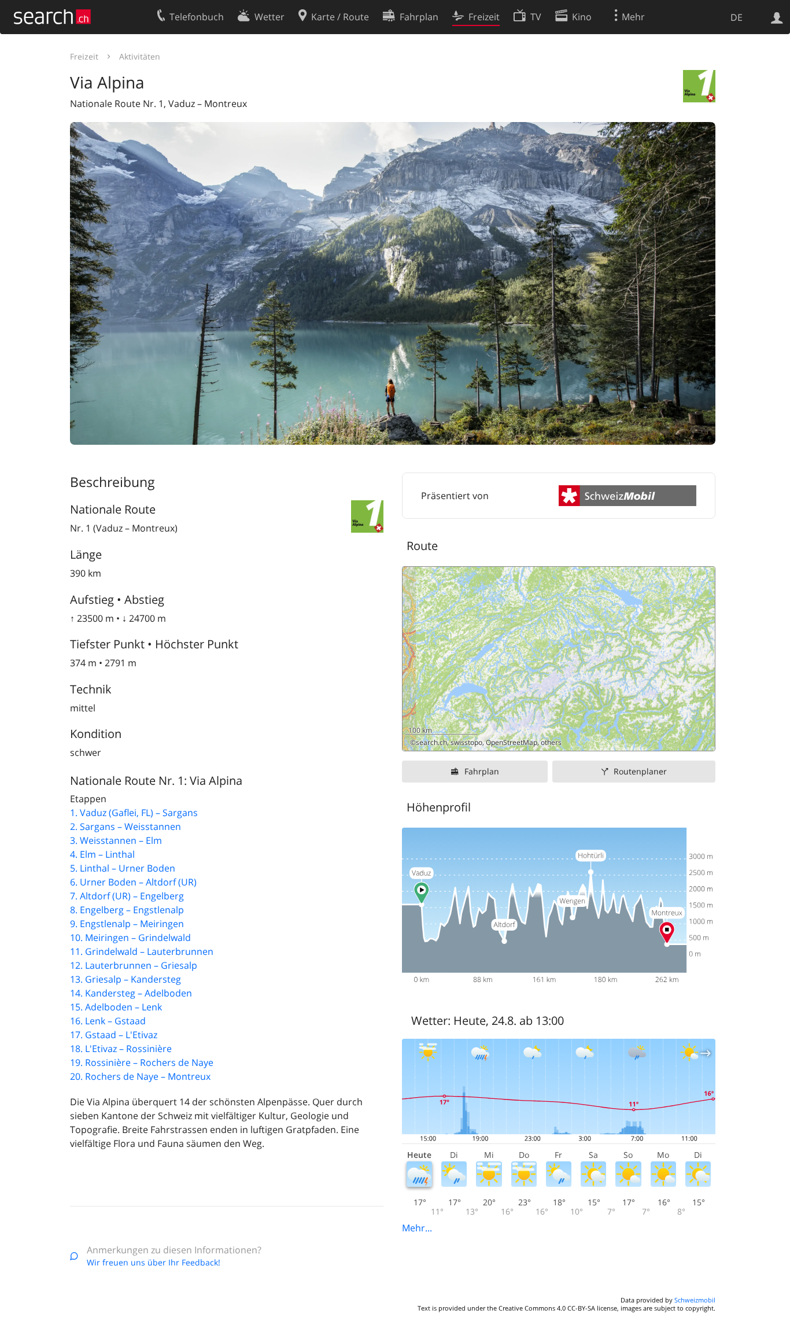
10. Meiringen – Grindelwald (130, 937)
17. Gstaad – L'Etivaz (113, 1034)
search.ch (431, 742)
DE (736, 17)
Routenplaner (640, 771)
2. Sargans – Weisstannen (125, 826)
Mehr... (417, 1228)
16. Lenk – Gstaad (108, 1020)
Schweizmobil (694, 1300)
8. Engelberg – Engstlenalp (127, 909)
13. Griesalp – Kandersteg (125, 979)
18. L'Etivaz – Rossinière (121, 1048)
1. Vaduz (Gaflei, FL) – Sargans (134, 812)
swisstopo (466, 742)
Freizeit (84, 56)
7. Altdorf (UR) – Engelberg (127, 896)
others (551, 742)
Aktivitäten (139, 56)
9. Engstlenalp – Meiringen (127, 923)
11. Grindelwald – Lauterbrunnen (141, 951)
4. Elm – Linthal (102, 854)
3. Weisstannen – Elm (116, 840)
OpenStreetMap (511, 742)
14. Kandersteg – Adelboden (131, 993)
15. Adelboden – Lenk (116, 1007)
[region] (559, 659)
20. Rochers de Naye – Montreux (140, 1076)
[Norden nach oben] (701, 737)
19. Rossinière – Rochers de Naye (141, 1062)
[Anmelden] (777, 17)
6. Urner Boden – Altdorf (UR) (133, 882)
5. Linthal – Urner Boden (122, 868)
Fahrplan (481, 771)
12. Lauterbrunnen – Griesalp (133, 965)
